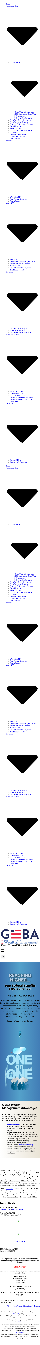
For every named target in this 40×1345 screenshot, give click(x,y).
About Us (13, 260)
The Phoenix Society (17, 270)
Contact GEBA (15, 460)
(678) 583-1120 (21, 1322)
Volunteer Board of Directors (20, 264)
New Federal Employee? (18, 199)
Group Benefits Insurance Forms (21, 397)
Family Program (15, 138)
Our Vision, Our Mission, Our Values (23, 262)
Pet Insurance (14, 132)
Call (20, 1228)
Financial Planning (14, 1124)
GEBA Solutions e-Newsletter (20, 333)
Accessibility (21, 1306)
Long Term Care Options (19, 122)
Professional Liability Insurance (21, 130)
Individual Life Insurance (23, 118)
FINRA (14, 1314)
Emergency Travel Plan (18, 136)
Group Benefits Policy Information (22, 399)
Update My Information (18, 462)
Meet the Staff (15, 266)
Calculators (14, 401)
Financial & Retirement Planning (21, 124)
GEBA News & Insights (18, 328)
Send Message (20, 1241)
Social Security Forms (17, 395)
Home (8, 4)
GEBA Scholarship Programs (20, 268)
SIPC (18, 1314)
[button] (20, 950)
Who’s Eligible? (15, 197)
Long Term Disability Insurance (21, 120)
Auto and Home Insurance (19, 134)
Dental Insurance (16, 126)
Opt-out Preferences (33, 1306)
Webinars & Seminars (17, 330)
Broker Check (19, 1332)
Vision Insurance (16, 128)
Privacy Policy (12, 1306)
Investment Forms (16, 393)
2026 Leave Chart (16, 391)
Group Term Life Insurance (24, 112)
